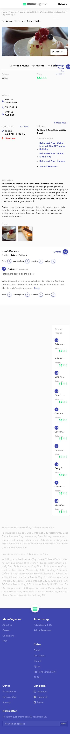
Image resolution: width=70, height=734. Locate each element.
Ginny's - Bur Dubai (60, 376)
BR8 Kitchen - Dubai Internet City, (43, 562)
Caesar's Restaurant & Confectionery (60, 431)
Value (49, 261)
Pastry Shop (60, 468)
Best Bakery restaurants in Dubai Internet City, (36, 540)
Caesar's (59, 413)
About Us (7, 625)
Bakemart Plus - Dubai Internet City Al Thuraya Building (52, 146)
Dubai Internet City (28, 12)
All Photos (60, 51)
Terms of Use (9, 697)
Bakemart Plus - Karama (52, 161)
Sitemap (6, 702)
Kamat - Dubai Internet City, (32, 580)
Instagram (42, 691)
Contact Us (8, 635)
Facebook (42, 697)
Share (54, 65)
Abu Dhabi (39, 655)
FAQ (4, 641)
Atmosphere (20, 261)
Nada (17, 268)
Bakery (5, 77)
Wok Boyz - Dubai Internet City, (19, 559)
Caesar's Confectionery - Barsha (60, 504)
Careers (6, 630)
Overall (60, 251)
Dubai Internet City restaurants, (45, 532)
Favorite (40, 65)
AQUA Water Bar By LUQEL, (43, 584)
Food (6, 261)
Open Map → (62, 123)
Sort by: (5, 255)
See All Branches (48, 166)
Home (4, 12)
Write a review (21, 65)
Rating (22, 255)
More (37, 288)
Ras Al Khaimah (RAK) (45, 671)
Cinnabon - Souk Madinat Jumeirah (60, 450)
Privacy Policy (9, 691)
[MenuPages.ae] (35, 4)
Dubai (61, 4)
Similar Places (59, 331)
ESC (56, 17)
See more (24, 126)
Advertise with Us (43, 625)
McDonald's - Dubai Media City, (40, 591)
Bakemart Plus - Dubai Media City (51, 155)
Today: (8, 130)
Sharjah (37, 661)
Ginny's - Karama (60, 395)
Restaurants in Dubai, (14, 532)
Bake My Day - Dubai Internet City (60, 358)
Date (12, 255)
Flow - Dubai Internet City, (51, 566)
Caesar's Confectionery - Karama (60, 486)
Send (63, 724)
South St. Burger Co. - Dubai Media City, (38, 588)
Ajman (37, 666)
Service (36, 261)
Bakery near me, (52, 543)
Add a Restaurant (42, 630)
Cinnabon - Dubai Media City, (26, 577)
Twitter (40, 702)
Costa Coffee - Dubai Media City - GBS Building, (29, 570)
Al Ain (37, 677)
